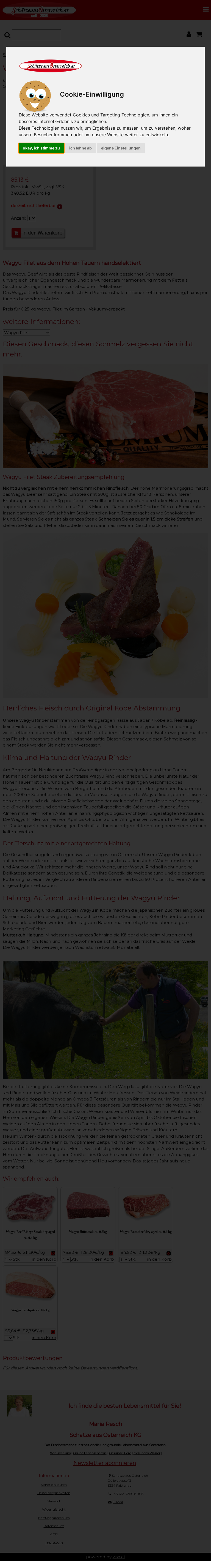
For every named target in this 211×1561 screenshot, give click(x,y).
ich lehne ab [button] (80, 148)
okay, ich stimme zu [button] (41, 148)
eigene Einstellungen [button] (121, 148)
